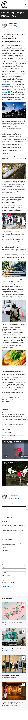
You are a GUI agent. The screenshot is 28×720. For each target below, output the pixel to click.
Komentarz (4, 547)
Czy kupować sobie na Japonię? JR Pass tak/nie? (13, 648)
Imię (3, 564)
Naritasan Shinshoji (6, 92)
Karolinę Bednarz (14, 379)
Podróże (15, 26)
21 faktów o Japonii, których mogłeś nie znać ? (12, 622)
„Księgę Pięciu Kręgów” (7, 84)
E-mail (3, 570)
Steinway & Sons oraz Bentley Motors (10, 675)
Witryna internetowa (6, 575)
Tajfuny (21, 377)
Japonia (11, 26)
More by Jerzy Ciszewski (14, 498)
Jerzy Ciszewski (6, 624)
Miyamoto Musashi (9, 82)
